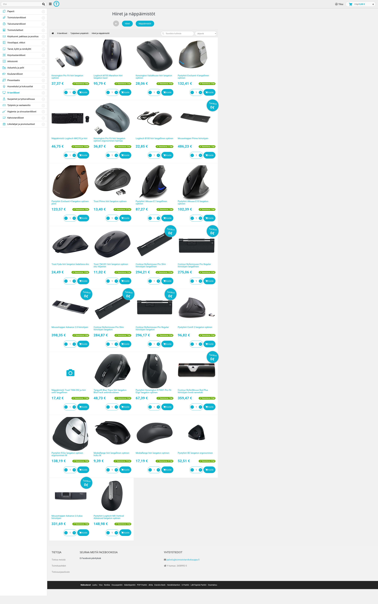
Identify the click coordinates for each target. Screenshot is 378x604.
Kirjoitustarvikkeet (16, 55)
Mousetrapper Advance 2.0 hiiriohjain (70, 327)
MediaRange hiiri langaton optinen (152, 453)
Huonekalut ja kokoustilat (20, 86)
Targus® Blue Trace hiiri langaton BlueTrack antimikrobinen (110, 391)
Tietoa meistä (58, 559)
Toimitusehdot (59, 565)
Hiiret (127, 23)
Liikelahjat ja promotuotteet (21, 124)
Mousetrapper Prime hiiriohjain (193, 138)
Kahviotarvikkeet (15, 117)
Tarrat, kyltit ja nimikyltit (19, 49)
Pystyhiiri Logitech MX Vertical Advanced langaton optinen (109, 517)
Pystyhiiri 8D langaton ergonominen (195, 453)
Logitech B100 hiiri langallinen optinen (154, 138)
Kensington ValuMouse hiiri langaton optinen (154, 76)
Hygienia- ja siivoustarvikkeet (21, 111)
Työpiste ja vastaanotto (19, 105)
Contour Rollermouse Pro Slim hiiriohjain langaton (109, 328)
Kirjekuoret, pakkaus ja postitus (23, 36)
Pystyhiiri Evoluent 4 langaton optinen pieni (70, 202)
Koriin (84, 92)
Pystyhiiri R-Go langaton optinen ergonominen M (67, 454)
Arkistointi (12, 61)
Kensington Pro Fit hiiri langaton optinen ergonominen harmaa (109, 139)
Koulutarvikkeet (15, 74)
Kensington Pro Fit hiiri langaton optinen (67, 76)
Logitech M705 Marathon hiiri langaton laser (108, 76)
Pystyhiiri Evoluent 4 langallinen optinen (193, 76)
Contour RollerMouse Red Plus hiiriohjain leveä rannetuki (193, 391)
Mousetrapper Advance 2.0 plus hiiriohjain (67, 517)
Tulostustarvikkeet (16, 24)
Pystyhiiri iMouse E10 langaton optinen (193, 202)
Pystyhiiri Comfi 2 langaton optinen (195, 327)
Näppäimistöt (145, 23)
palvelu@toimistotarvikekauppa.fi (183, 559)
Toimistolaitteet (15, 30)
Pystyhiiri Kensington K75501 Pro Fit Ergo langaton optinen (153, 391)
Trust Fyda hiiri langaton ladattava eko (70, 264)
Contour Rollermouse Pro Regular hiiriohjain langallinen (194, 265)
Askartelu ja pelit (15, 67)
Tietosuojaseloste (61, 572)
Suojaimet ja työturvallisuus (21, 99)
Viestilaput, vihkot (16, 42)
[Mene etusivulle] (51, 33)
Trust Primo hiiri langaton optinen (110, 201)
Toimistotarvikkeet (16, 17)
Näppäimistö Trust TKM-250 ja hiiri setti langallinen (69, 391)
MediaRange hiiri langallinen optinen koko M (111, 454)
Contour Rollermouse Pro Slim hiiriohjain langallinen (151, 265)
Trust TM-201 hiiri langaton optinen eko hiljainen (111, 265)
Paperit (10, 11)
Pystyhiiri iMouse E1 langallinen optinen (151, 202)
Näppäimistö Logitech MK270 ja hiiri (69, 138)
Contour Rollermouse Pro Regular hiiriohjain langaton (152, 328)
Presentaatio (13, 80)
